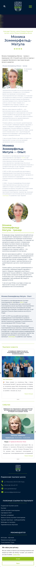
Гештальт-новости (10, 347)
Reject (18, 563)
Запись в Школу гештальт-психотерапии (13, 517)
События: (6, 405)
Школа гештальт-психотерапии (10, 510)
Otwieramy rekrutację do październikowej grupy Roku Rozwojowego (18, 352)
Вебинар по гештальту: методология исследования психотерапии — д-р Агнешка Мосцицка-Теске (18, 410)
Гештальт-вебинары (18, 435)
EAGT (23, 157)
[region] (18, 556)
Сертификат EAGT (6, 513)
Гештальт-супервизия (7, 515)
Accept (18, 558)
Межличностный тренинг (8, 540)
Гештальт (3, 508)
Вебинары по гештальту (8, 522)
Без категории (7, 379)
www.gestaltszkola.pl (10, 488)
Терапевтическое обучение (9, 524)
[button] (16, 399)
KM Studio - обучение (7, 537)
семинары (6, 195)
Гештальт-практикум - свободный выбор (13, 520)
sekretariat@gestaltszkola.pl (12, 492)
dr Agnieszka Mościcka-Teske (17, 441)
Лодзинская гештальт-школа (9, 505)
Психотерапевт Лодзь (7, 542)
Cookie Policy (16, 554)
